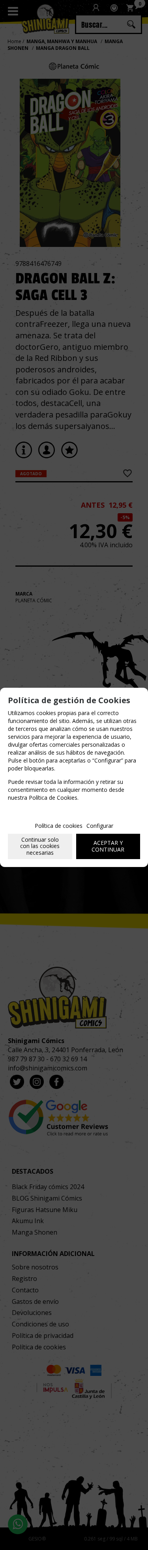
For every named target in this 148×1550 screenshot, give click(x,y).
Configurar (99, 825)
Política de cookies (58, 825)
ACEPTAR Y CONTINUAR (108, 846)
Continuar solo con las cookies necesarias (40, 846)
